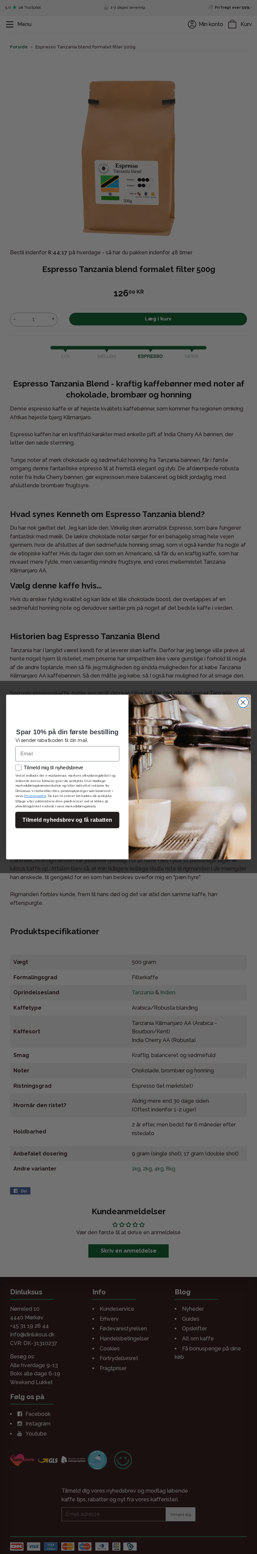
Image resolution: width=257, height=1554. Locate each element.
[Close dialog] (243, 702)
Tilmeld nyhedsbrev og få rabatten (67, 820)
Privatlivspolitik (35, 796)
